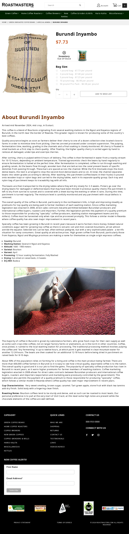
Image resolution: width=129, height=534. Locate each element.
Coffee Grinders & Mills (82, 13)
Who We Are (56, 422)
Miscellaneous (116, 13)
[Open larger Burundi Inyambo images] (26, 64)
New (66, 13)
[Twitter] (94, 436)
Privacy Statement (22, 523)
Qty (57, 89)
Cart (121, 5)
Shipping (54, 426)
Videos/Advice (57, 446)
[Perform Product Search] (80, 5)
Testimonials (57, 438)
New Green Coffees (14, 434)
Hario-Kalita (101, 13)
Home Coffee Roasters (31, 13)
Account (104, 5)
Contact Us (56, 434)
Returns (54, 430)
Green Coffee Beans (14, 422)
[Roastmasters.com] (18, 5)
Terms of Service (64, 523)
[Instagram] (99, 436)
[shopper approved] (16, 508)
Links (53, 442)
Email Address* (15, 478)
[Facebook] (88, 436)
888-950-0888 (93, 421)
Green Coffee (11, 13)
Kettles (64, 16)
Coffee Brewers (53, 13)
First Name (12, 467)
